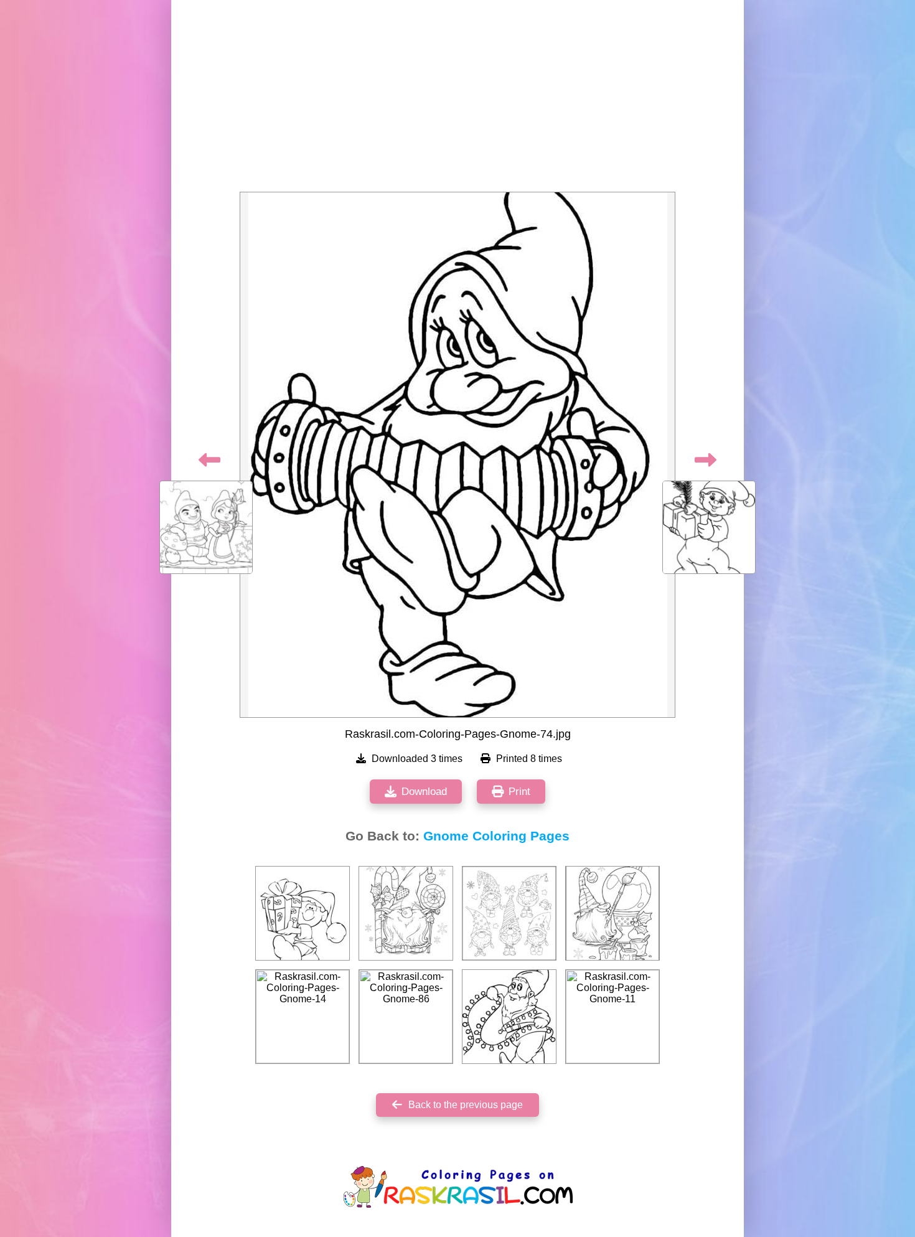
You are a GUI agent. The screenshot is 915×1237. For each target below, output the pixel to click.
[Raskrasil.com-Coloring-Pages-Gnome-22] (509, 1016)
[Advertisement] (457, 99)
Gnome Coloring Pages (496, 836)
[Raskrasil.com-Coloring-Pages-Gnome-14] (302, 1016)
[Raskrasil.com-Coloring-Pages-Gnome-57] (612, 913)
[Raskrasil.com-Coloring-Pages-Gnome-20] (302, 913)
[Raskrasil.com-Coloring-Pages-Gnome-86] (406, 1016)
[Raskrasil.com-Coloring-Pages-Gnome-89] (509, 913)
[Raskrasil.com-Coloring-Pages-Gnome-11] (612, 1016)
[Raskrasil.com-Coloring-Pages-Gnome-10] (406, 913)
